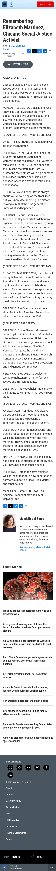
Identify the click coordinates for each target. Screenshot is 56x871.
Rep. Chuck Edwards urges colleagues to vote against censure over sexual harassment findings (27, 660)
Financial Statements (16, 833)
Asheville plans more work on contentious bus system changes (28, 739)
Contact (9, 794)
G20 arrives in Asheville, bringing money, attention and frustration (25, 712)
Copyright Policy (13, 801)
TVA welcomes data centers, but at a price (25, 700)
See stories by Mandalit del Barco (34, 549)
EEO (8, 814)
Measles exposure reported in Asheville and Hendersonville (27, 612)
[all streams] (52, 867)
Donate (46, 4)
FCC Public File (12, 820)
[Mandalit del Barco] (9, 523)
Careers (9, 839)
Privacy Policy (12, 807)
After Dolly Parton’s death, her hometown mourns (25, 675)
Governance (11, 826)
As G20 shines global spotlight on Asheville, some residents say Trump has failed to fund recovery (27, 644)
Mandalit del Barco (14, 47)
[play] (4, 867)
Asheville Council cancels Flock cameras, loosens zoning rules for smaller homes (25, 689)
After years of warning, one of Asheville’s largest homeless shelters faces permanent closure (26, 627)
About (9, 788)
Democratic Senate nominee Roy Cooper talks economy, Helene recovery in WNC (27, 726)
